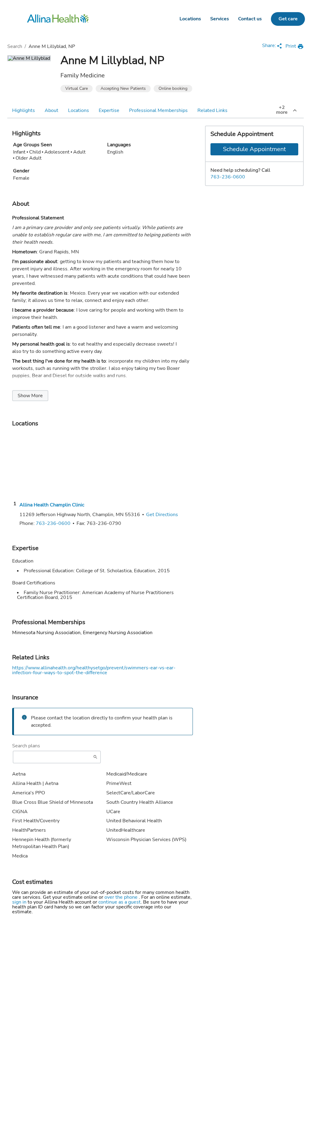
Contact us (250, 18)
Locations (190, 18)
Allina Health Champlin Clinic (51, 504)
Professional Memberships (158, 110)
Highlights (23, 110)
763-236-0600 (227, 177)
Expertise (109, 110)
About (51, 110)
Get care (288, 18)
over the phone (121, 897)
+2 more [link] (282, 110)
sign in (20, 902)
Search (14, 46)
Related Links (212, 110)
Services (219, 18)
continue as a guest (119, 902)
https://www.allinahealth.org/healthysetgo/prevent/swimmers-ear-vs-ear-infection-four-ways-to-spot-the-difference (94, 670)
